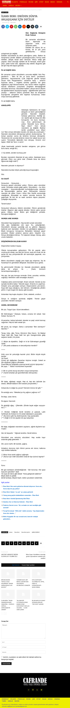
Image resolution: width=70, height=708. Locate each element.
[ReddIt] (24, 26)
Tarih (5, 5)
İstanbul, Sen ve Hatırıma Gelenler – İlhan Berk (18, 502)
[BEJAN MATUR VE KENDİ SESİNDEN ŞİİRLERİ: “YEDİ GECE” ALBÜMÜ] (38, 594)
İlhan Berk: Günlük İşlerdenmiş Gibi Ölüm (16, 499)
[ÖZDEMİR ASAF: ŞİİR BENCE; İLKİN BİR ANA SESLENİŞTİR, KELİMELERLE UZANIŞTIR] (23, 573)
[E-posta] (28, 26)
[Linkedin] (20, 26)
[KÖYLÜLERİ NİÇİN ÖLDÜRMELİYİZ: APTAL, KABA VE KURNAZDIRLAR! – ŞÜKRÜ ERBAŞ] (38, 573)
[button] (68, 2)
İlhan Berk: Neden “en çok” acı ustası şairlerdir (18, 492)
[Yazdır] (32, 26)
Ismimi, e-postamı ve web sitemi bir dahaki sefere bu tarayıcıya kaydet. (21, 658)
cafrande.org (5, 22)
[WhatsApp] (16, 26)
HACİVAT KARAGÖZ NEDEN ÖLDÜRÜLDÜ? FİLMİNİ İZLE (9, 555)
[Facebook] (3, 26)
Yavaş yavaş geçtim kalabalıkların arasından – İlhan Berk (21, 495)
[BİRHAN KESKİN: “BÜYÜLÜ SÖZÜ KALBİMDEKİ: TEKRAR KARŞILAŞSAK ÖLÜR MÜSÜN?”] (8, 573)
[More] (41, 26)
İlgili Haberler (16, 565)
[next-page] (5, 613)
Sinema (59, 2)
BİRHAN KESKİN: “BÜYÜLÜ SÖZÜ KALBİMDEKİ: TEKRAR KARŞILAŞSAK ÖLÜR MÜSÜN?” (7, 583)
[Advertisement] (10, 41)
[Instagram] (32, 689)
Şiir (36, 2)
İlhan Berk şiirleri (26, 532)
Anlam (10, 532)
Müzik (17, 5)
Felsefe (14, 2)
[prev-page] (2, 613)
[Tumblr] (36, 26)
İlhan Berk (17, 532)
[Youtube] (41, 689)
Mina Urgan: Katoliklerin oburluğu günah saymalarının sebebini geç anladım (35, 556)
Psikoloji (23, 2)
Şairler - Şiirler (11, 10)
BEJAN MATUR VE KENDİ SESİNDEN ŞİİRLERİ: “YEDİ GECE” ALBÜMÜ (38, 602)
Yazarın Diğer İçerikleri (28, 565)
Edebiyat (6, 2)
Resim (31, 2)
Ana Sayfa (3, 10)
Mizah (52, 2)
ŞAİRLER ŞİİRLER (35, 532)
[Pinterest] (11, 26)
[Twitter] (7, 26)
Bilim (47, 2)
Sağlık (11, 5)
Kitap (41, 2)
